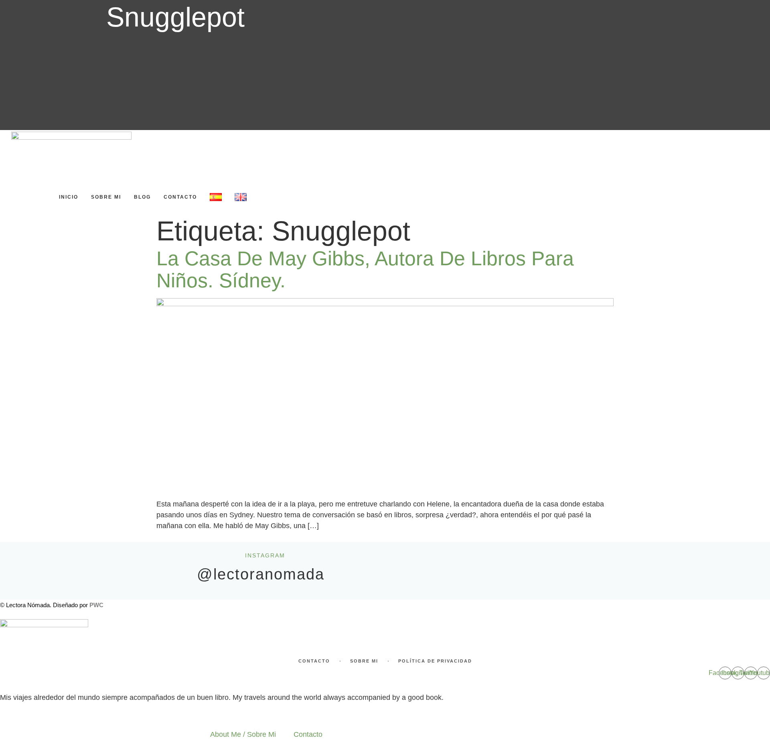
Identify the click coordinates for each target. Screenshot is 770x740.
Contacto (180, 197)
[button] (18, 181)
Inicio (68, 197)
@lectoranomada (260, 574)
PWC (96, 605)
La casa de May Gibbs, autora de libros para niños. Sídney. (365, 269)
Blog (142, 197)
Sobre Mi (106, 197)
